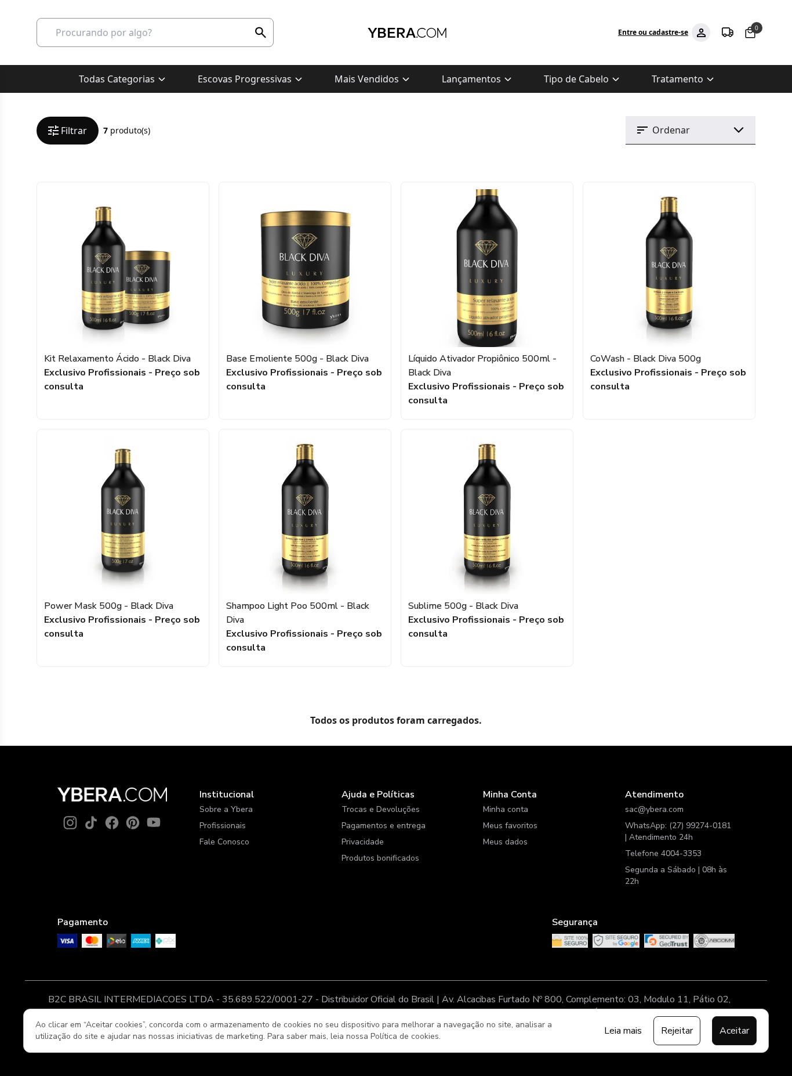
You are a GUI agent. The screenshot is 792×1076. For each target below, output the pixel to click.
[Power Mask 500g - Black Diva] (123, 515)
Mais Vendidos (367, 79)
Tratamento (677, 79)
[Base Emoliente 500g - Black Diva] (305, 268)
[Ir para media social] (70, 822)
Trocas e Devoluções (380, 809)
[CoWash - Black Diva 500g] (669, 268)
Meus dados (505, 841)
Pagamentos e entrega (383, 825)
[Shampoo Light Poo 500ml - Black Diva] (305, 515)
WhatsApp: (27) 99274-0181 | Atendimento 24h (678, 831)
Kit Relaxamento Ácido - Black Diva (117, 358)
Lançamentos (471, 79)
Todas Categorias (117, 79)
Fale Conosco (224, 841)
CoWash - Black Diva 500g (645, 358)
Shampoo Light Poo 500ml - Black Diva (297, 613)
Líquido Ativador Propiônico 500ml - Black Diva (482, 365)
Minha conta (505, 809)
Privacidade (362, 841)
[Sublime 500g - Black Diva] (487, 515)
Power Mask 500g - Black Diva (108, 606)
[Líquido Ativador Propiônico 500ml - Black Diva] (487, 268)
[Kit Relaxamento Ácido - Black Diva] (123, 268)
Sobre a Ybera (226, 809)
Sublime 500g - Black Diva (463, 606)
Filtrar (74, 130)
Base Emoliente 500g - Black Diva (297, 358)
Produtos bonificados (380, 858)
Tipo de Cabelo (576, 79)
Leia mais (623, 1030)
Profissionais (222, 825)
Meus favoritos (510, 825)
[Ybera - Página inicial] (407, 33)
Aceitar (734, 1030)
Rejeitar (677, 1030)
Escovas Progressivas (245, 79)
